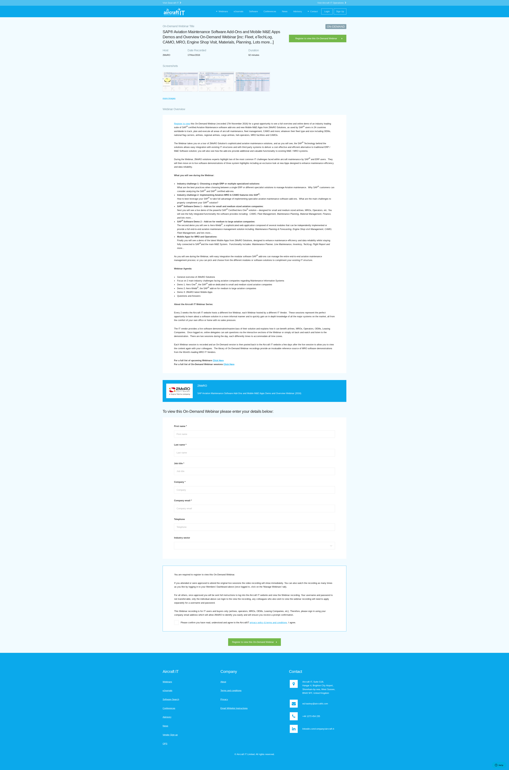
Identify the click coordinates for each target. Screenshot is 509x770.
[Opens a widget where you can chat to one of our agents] (499, 765)
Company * (180, 482)
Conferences (169, 708)
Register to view (182, 123)
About (223, 681)
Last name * (180, 444)
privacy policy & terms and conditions (268, 622)
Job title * (179, 463)
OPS (165, 743)
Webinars (167, 681)
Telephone (179, 519)
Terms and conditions (231, 690)
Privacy (224, 699)
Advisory (167, 717)
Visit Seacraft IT (171, 2)
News (165, 726)
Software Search (171, 699)
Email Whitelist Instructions (234, 708)
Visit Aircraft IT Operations (330, 2)
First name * (180, 426)
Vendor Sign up (170, 734)
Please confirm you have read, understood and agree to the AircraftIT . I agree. (238, 622)
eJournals (167, 690)
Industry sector (182, 537)
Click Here (218, 360)
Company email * (183, 500)
